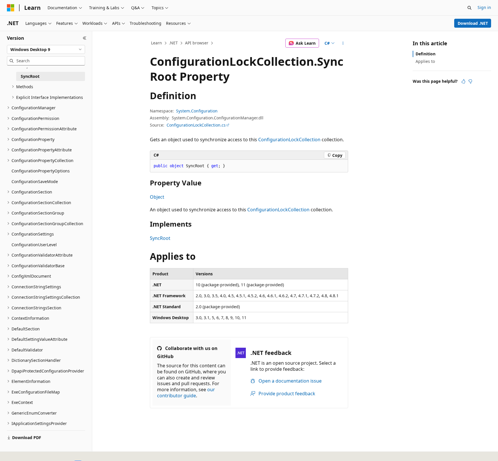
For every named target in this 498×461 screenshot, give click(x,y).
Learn (156, 43)
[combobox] (46, 49)
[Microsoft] (10, 8)
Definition (425, 54)
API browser (196, 43)
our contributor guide (186, 392)
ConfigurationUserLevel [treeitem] (34, 244)
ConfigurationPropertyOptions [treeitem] (41, 171)
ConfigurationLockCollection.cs (196, 125)
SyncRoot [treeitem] (30, 76)
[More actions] (343, 43)
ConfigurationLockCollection (289, 139)
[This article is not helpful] (470, 81)
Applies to (425, 61)
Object (157, 197)
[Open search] (469, 8)
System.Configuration (197, 111)
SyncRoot (160, 238)
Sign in (484, 7)
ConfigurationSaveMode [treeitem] (35, 181)
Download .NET (473, 23)
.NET (173, 43)
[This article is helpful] (463, 81)
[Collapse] (85, 38)
